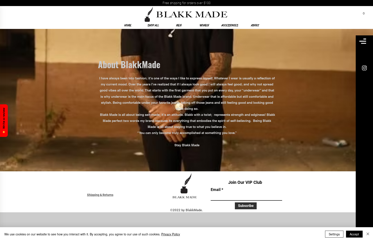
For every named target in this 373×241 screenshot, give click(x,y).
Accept (354, 234)
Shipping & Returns (100, 195)
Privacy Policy (170, 234)
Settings (334, 234)
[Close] (367, 234)
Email (216, 190)
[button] (364, 12)
